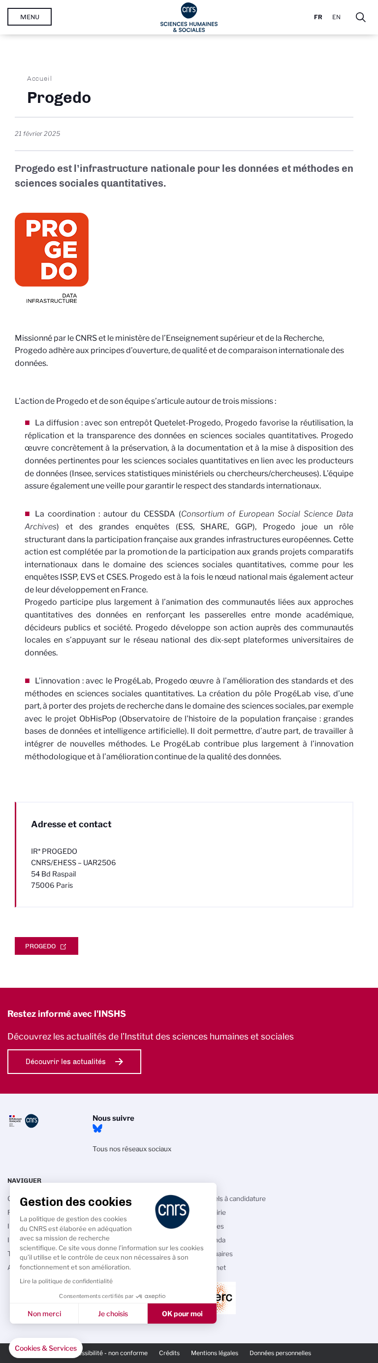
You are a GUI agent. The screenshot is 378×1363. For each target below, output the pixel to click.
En (336, 17)
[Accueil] (189, 17)
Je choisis (113, 1313)
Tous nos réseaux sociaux (132, 1149)
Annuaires (217, 1254)
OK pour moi (182, 1313)
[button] (46, 1348)
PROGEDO (40, 946)
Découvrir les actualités (66, 1061)
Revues (212, 1226)
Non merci (44, 1313)
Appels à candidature (233, 1198)
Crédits (169, 1353)
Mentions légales (214, 1353)
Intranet (213, 1267)
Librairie (213, 1212)
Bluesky (97, 1129)
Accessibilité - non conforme (107, 1353)
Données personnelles (280, 1353)
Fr (318, 17)
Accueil (40, 78)
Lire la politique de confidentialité (66, 1281)
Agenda (213, 1240)
